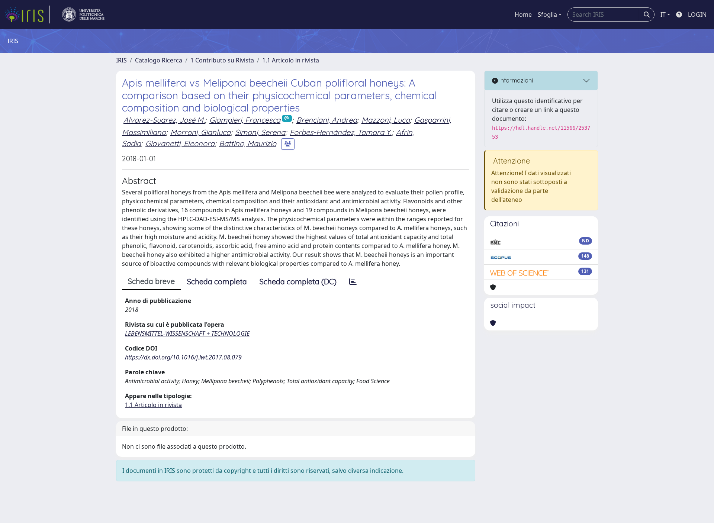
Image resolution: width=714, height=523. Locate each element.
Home (523, 14)
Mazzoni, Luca (385, 120)
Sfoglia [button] (547, 14)
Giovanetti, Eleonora (180, 143)
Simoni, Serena (260, 132)
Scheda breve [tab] (151, 281)
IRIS (121, 60)
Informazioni (515, 80)
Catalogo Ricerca (158, 60)
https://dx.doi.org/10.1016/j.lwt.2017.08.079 (183, 357)
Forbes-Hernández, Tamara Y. (341, 132)
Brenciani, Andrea (326, 120)
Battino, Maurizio (247, 143)
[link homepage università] (83, 14)
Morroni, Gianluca (200, 132)
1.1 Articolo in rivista (290, 60)
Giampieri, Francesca (244, 120)
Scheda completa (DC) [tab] (298, 281)
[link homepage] (27, 14)
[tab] (353, 282)
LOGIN (697, 14)
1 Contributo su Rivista (222, 60)
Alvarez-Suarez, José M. (164, 120)
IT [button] (663, 14)
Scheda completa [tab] (217, 281)
